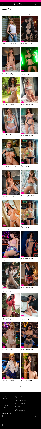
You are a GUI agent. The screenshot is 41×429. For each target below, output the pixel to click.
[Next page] (23, 386)
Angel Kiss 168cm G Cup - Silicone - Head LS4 (27, 380)
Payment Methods (5, 398)
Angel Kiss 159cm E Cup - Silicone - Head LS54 (9, 349)
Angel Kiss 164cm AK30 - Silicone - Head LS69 (27, 43)
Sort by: (24, 14)
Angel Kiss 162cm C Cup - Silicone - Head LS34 (27, 287)
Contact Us (4, 396)
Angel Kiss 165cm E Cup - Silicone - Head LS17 (9, 43)
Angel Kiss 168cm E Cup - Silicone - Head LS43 (27, 104)
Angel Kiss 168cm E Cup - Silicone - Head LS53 (27, 165)
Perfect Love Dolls (36, 424)
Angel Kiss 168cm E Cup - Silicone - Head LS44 (9, 104)
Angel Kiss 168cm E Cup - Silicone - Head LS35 (9, 196)
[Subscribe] (19, 416)
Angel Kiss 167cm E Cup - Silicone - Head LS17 (9, 166)
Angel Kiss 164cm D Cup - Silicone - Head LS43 (9, 318)
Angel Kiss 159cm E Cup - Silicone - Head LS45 (9, 227)
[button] (3, 4)
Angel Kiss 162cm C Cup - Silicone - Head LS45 (27, 135)
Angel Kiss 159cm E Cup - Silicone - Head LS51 (9, 258)
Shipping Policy (4, 400)
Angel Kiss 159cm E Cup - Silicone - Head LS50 (9, 380)
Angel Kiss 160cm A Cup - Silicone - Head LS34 (9, 73)
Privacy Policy (4, 407)
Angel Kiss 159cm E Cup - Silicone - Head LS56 (27, 349)
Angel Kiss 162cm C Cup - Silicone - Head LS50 (27, 258)
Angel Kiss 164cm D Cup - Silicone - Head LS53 (9, 134)
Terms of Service (5, 405)
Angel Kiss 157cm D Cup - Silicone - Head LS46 (27, 195)
